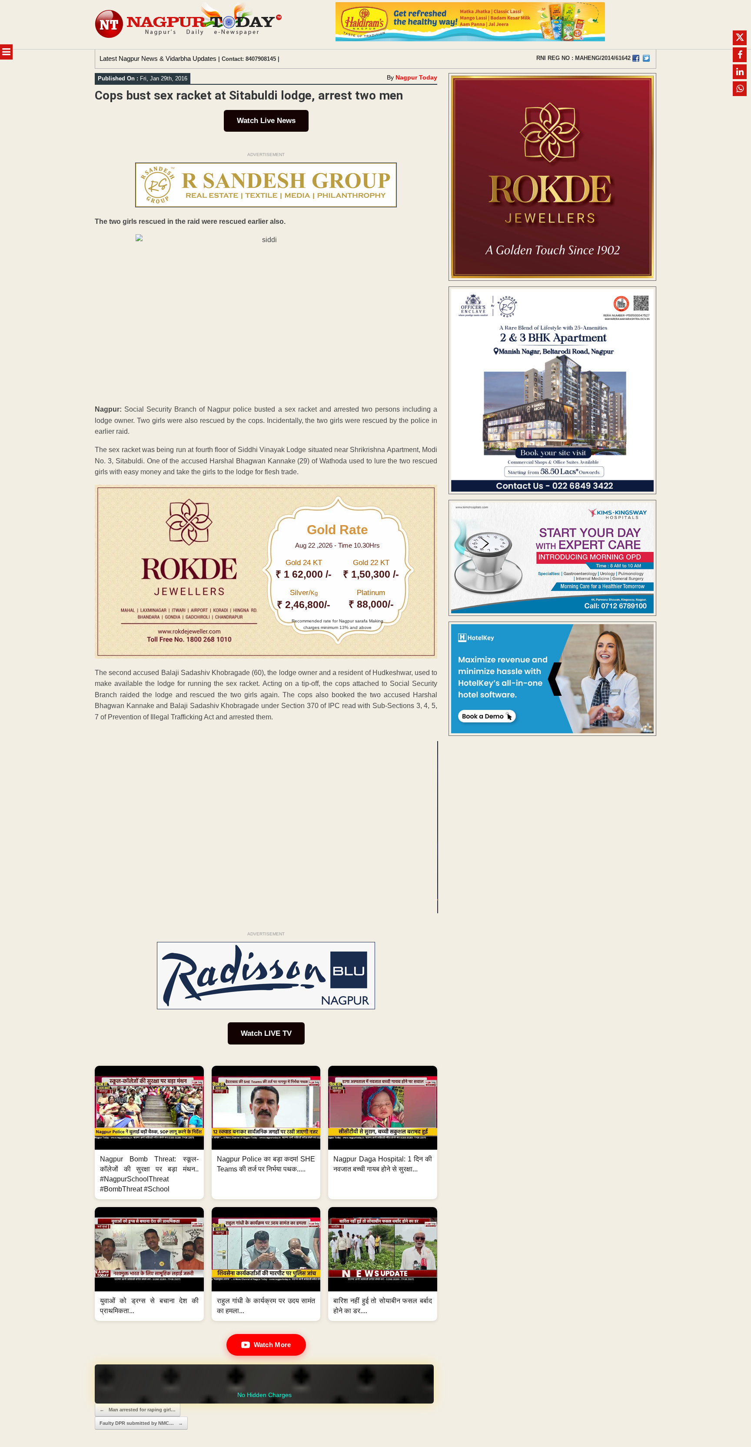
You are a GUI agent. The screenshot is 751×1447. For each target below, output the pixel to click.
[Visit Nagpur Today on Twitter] (646, 58)
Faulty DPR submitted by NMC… (141, 1423)
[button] (149, 1133)
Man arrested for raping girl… (138, 1409)
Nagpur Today (416, 77)
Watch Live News (266, 120)
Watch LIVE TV (266, 1033)
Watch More (272, 1344)
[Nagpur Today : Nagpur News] (189, 24)
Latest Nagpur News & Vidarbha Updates (158, 58)
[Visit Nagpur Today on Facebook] (635, 58)
